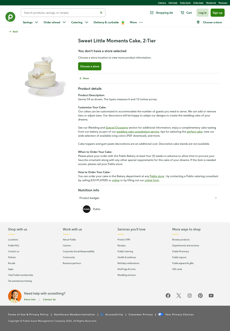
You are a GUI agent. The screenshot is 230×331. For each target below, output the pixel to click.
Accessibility (114, 314)
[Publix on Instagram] (189, 297)
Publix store (157, 176)
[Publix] (10, 17)
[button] (202, 13)
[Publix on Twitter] (179, 297)
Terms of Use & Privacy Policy (28, 314)
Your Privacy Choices (179, 314)
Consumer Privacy (141, 314)
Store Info (30, 299)
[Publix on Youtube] (211, 297)
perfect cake (194, 131)
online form (152, 180)
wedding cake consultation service (138, 131)
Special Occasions (117, 127)
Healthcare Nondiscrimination (74, 314)
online (116, 180)
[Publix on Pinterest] (200, 297)
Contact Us (49, 299)
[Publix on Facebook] (168, 297)
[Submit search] (101, 12)
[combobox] (61, 12)
